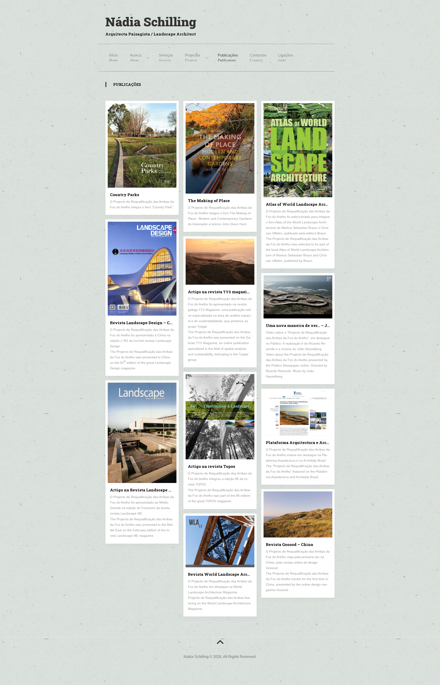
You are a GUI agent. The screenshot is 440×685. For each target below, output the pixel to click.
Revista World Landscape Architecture (222, 574)
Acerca (135, 57)
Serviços (166, 57)
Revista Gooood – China (289, 544)
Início (113, 57)
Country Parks (124, 194)
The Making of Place (209, 200)
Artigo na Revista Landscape (142, 490)
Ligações (285, 57)
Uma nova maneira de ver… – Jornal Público (300, 325)
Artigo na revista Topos (211, 466)
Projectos (192, 57)
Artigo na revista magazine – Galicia (222, 291)
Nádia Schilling (150, 21)
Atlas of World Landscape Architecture (300, 204)
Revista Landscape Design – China (144, 322)
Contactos (258, 57)
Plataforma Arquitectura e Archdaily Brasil (300, 442)
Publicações (228, 57)
